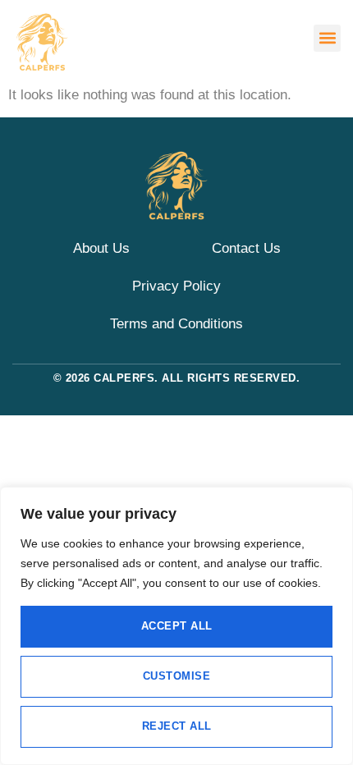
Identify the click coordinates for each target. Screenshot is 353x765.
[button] (327, 38)
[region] (176, 626)
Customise (177, 676)
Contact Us (246, 248)
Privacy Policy (176, 286)
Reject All (177, 726)
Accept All (177, 626)
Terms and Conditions (176, 324)
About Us (101, 248)
